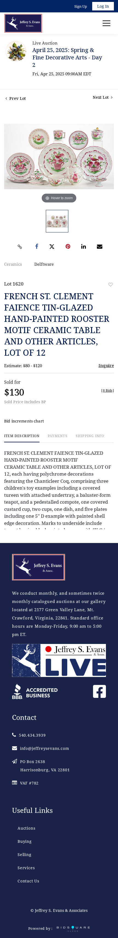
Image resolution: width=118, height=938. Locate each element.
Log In (103, 6)
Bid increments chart (24, 421)
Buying (25, 841)
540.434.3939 (32, 735)
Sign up (80, 6)
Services (26, 867)
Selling (25, 854)
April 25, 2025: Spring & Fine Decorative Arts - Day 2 (67, 57)
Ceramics (13, 264)
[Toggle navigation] (106, 23)
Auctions (26, 828)
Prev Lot (17, 98)
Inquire (106, 365)
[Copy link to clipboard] (20, 246)
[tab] (22, 438)
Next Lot (101, 97)
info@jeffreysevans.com (44, 748)
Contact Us (28, 881)
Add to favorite (110, 284)
